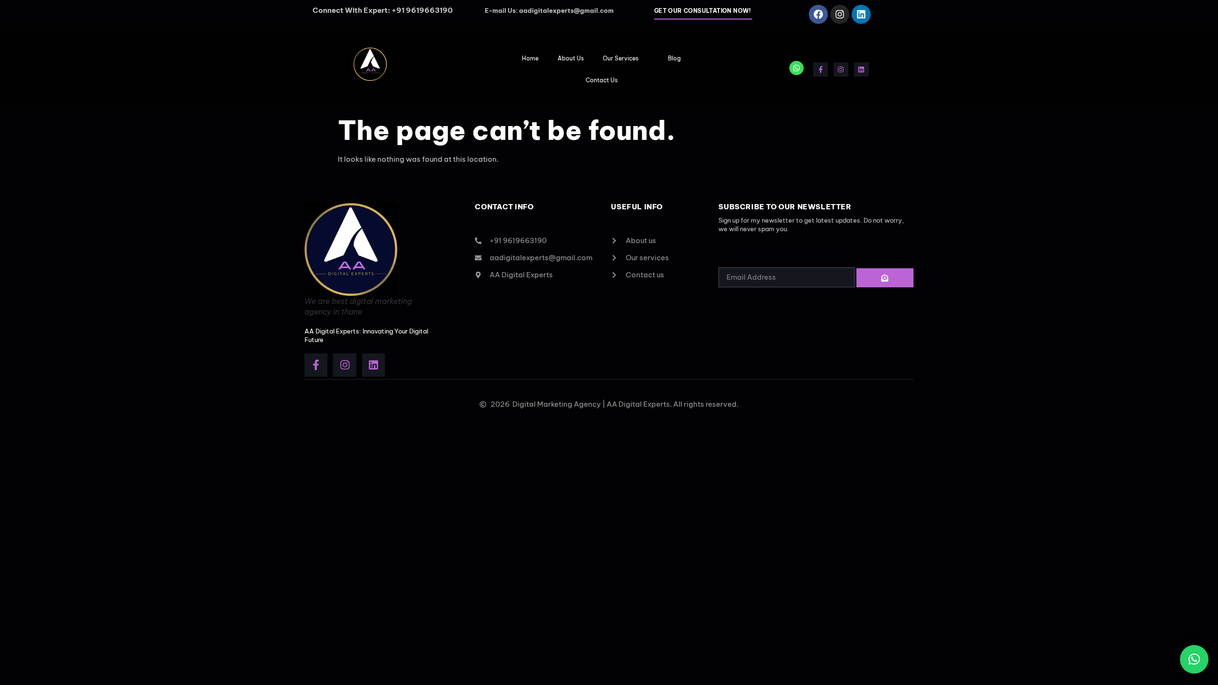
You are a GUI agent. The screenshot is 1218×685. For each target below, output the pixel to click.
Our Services (620, 58)
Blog (674, 58)
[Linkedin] (861, 14)
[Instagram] (839, 14)
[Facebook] (818, 14)
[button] (1194, 659)
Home (530, 58)
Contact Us (602, 80)
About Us (571, 58)
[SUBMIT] (885, 277)
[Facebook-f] (820, 69)
